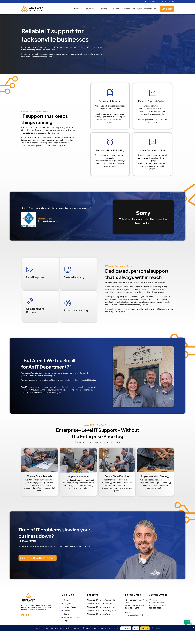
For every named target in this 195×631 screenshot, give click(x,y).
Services (103, 9)
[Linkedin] (22, 615)
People (76, 9)
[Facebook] (27, 615)
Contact (126, 9)
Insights (116, 9)
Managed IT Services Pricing (144, 9)
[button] (188, 624)
